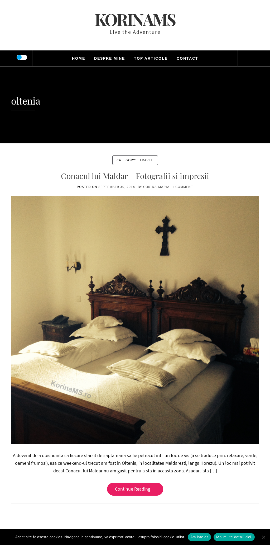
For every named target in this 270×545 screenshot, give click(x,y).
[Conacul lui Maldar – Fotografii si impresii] (135, 319)
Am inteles (199, 537)
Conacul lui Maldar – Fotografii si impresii (135, 176)
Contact (187, 58)
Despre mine (109, 58)
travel (146, 160)
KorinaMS (135, 19)
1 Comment (182, 186)
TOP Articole (151, 58)
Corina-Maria (156, 186)
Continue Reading (132, 489)
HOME (78, 58)
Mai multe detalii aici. (234, 537)
